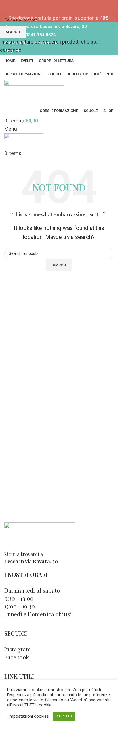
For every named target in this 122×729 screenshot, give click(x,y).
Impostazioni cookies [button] (29, 716)
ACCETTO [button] (64, 716)
